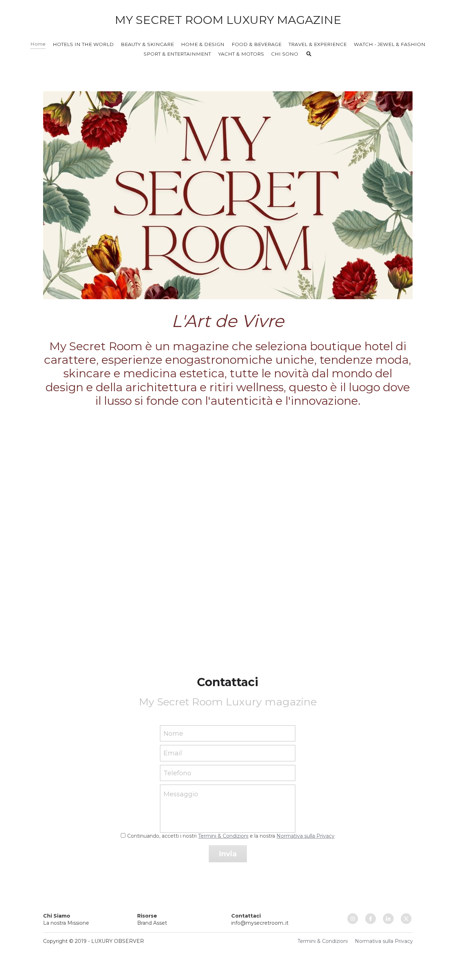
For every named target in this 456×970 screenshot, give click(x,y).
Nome (173, 733)
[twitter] (406, 918)
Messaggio (181, 794)
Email (173, 753)
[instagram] (352, 918)
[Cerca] (308, 54)
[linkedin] (388, 918)
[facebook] (370, 918)
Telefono (177, 773)
